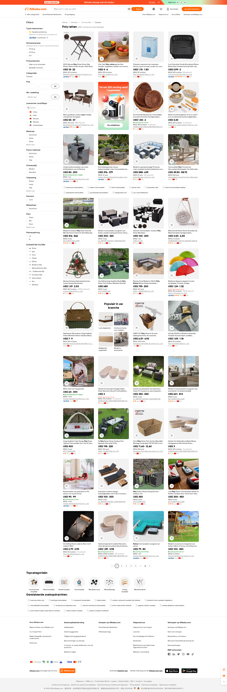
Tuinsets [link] (98, 22)
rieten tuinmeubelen (118, 187)
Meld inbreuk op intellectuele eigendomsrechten (144, 646)
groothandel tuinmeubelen (99, 193)
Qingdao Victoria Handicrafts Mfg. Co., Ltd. (78, 344)
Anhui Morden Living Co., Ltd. (144, 177)
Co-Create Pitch (36, 632)
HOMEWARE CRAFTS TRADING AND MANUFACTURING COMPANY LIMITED (183, 241)
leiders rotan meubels (97, 187)
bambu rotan (136, 187)
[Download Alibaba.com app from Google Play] (189, 670)
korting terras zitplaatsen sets (66, 605)
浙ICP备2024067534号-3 (174, 688)
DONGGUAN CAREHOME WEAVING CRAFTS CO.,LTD (148, 127)
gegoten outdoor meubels (146, 605)
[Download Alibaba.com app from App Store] (172, 670)
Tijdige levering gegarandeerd (75, 636)
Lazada (113, 681)
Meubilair (74, 22)
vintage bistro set (121, 193)
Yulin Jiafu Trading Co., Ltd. (108, 74)
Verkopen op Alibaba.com (177, 627)
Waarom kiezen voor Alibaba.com (42, 627)
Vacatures (33, 643)
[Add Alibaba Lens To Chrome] (67, 670)
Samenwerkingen (174, 645)
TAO (131, 681)
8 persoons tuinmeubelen (74, 187)
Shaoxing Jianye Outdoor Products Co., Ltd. (78, 74)
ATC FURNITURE (104, 291)
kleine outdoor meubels (74, 611)
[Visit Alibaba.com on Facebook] (169, 654)
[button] (129, 9)
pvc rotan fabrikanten (140, 193)
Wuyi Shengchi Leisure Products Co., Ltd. (78, 125)
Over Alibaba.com (36, 622)
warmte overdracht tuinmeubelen (94, 605)
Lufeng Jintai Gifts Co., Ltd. (73, 291)
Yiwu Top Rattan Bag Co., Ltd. (143, 74)
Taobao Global (123, 681)
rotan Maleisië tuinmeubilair (39, 605)
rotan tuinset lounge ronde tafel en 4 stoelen (45, 611)
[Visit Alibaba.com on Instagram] (183, 654)
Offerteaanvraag (105, 632)
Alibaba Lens (34, 671)
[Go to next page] (150, 566)
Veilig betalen (69, 627)
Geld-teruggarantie (71, 632)
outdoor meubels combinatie (99, 611)
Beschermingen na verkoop (74, 641)
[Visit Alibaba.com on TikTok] (192, 654)
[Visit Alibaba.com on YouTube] (188, 654)
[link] (224, 669)
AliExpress (80, 681)
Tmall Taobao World (102, 681)
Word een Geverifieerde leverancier (181, 641)
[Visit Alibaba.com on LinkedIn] (173, 654)
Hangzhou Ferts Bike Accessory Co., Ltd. (148, 344)
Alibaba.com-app (156, 671)
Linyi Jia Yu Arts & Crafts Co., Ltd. (180, 74)
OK (55, 86)
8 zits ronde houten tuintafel (121, 605)
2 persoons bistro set (37, 600)
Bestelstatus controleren (177, 636)
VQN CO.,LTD (138, 241)
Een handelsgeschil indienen (143, 636)
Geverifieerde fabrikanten (108, 627)
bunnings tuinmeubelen (59, 600)
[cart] (161, 9)
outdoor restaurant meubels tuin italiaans (126, 600)
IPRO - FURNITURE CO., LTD (143, 291)
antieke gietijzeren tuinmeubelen (173, 605)
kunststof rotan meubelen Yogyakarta (159, 600)
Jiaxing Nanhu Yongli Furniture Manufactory (183, 177)
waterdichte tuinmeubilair (74, 193)
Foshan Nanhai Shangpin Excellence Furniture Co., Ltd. (113, 177)
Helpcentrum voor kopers (142, 627)
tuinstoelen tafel (152, 187)
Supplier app (123, 671)
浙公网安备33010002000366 (152, 688)
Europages (148, 681)
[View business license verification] (135, 688)
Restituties (137, 641)
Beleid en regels (70, 652)
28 (145, 566)
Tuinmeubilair (86, 22)
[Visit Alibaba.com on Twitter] (178, 654)
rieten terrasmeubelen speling (175, 187)
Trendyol (138, 681)
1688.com (89, 681)
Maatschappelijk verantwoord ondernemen (40, 637)
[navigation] (42, 294)
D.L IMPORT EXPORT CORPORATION (111, 241)
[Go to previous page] (112, 566)
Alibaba (65, 22)
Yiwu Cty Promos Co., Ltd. (177, 293)
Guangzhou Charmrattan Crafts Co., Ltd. (182, 125)
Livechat (136, 632)
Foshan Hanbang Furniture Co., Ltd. (76, 179)
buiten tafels (101, 600)
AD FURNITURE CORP (71, 241)
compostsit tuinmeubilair (82, 600)
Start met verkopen (175, 632)
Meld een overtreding (141, 652)
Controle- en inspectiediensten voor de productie (78, 646)
